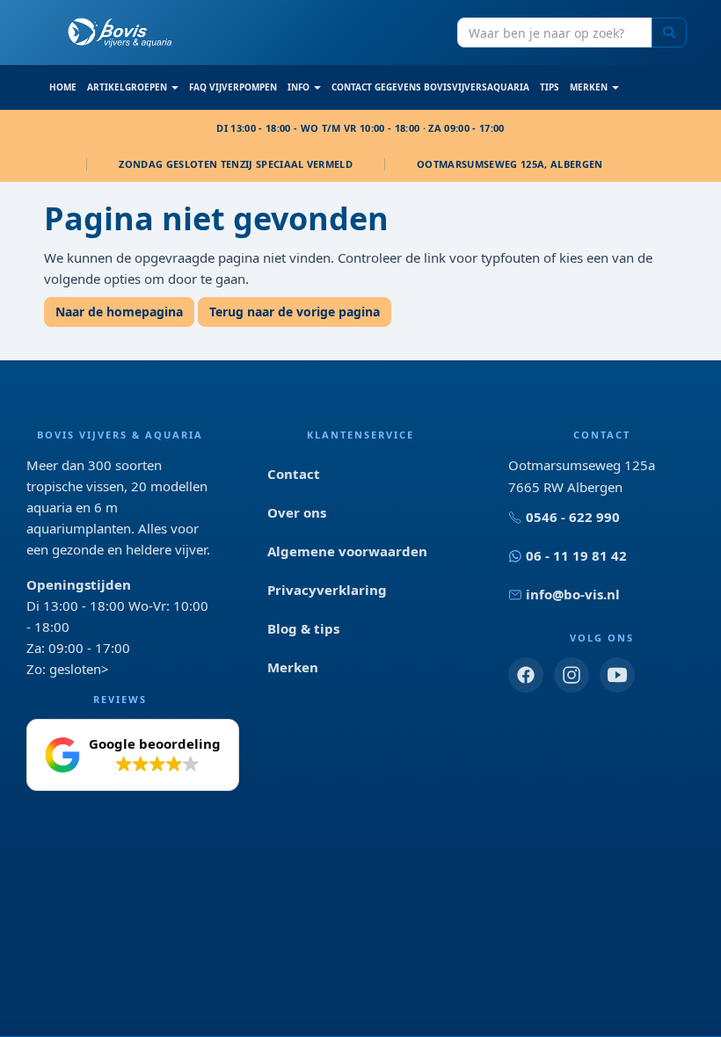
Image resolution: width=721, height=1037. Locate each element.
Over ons (296, 512)
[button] (132, 755)
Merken (292, 667)
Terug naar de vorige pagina (294, 311)
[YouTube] (617, 675)
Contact (293, 473)
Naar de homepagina (119, 311)
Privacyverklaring (327, 589)
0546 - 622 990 (573, 517)
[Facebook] (525, 675)
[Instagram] (571, 675)
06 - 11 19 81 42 (576, 555)
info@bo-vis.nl (573, 594)
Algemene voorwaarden (347, 551)
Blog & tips (303, 628)
